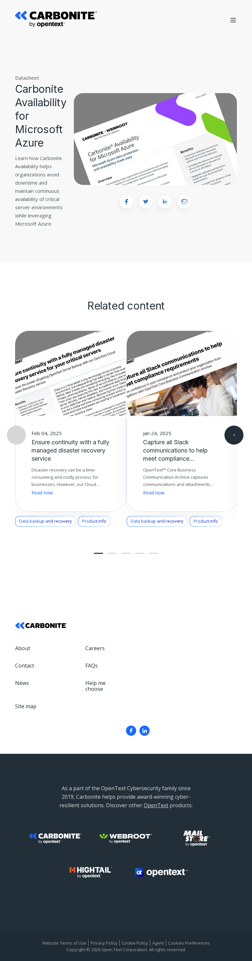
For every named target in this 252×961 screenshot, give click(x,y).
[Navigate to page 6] (139, 553)
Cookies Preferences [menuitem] (189, 943)
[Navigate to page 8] (153, 553)
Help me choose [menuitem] (95, 685)
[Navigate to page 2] (112, 553)
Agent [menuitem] (158, 943)
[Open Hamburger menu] (233, 20)
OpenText (156, 805)
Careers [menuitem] (95, 648)
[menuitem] (131, 731)
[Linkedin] (144, 731)
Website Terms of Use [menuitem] (64, 943)
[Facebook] (131, 731)
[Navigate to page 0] (98, 553)
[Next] (233, 435)
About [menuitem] (22, 648)
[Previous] (16, 435)
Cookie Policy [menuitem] (135, 943)
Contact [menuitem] (24, 665)
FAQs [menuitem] (91, 665)
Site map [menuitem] (25, 706)
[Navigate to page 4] (126, 553)
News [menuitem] (22, 683)
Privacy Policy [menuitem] (104, 943)
